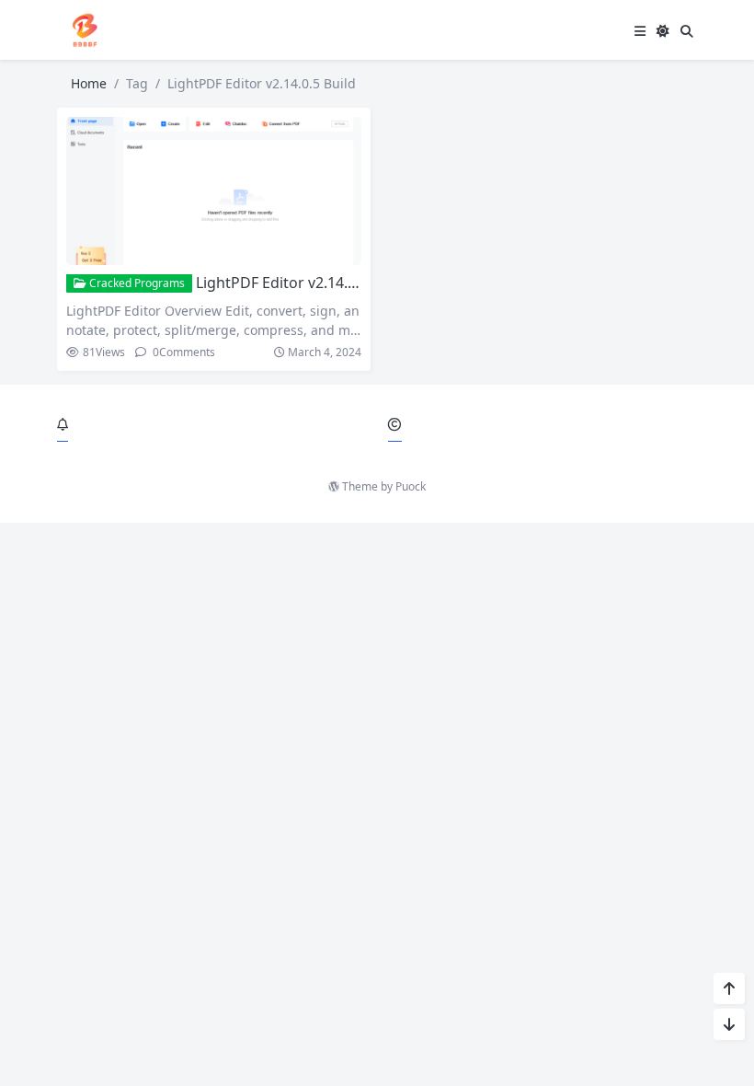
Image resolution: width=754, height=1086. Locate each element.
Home (89, 83)
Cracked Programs (135, 283)
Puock (410, 486)
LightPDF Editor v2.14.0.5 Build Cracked (331, 282)
